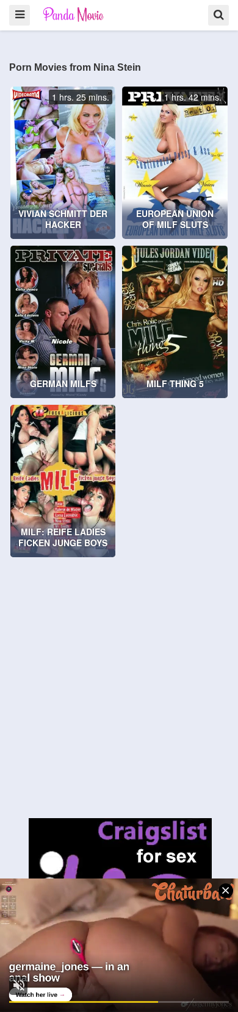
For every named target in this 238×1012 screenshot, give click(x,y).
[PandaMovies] (74, 14)
